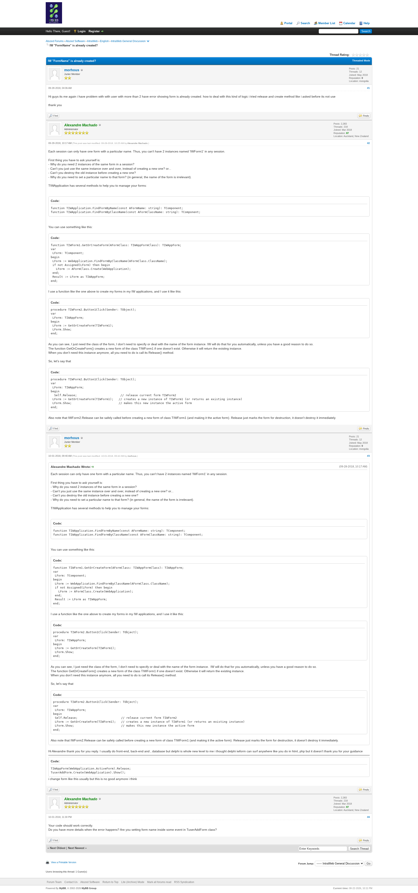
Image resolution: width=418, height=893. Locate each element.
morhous (71, 70)
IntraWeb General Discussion (128, 41)
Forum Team (54, 882)
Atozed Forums (55, 41)
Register (94, 31)
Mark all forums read (159, 882)
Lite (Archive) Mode (132, 882)
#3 (368, 456)
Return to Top (110, 882)
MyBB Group (89, 888)
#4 (368, 817)
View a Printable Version (63, 862)
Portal (288, 23)
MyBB (62, 888)
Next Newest (76, 848)
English (104, 41)
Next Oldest (57, 848)
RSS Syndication (184, 882)
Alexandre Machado (137, 143)
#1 (368, 88)
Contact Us (71, 882)
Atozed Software (75, 41)
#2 (368, 143)
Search (305, 23)
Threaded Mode (361, 60)
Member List (326, 23)
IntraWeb (92, 41)
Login (82, 31)
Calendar (349, 23)
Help (367, 23)
